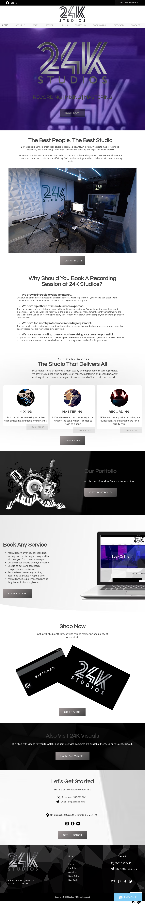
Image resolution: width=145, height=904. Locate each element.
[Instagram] (67, 823)
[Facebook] (72, 823)
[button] (113, 881)
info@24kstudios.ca (76, 801)
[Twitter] (78, 823)
